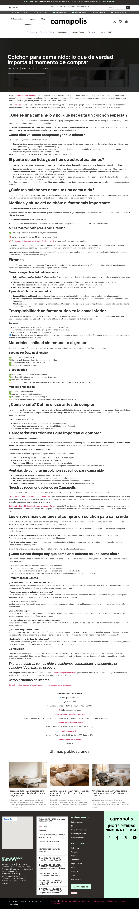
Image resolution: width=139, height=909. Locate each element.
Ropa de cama (76, 864)
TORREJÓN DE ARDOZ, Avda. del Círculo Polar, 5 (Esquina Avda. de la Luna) (50, 891)
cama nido (16, 105)
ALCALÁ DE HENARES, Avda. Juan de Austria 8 (51, 859)
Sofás (103, 32)
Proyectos (32, 19)
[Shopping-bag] (126, 21)
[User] (114, 21)
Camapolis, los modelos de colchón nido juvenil (34, 241)
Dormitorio (92, 32)
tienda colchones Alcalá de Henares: (69, 714)
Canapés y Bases (47, 32)
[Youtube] (17, 7)
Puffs (110, 32)
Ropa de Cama (78, 32)
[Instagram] (13, 7)
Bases (73, 856)
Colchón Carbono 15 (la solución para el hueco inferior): (32, 506)
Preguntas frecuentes (79, 830)
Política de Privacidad (67, 901)
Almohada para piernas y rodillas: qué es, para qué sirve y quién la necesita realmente (69, 793)
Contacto (28, 24)
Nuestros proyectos (78, 834)
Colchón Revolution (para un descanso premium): (30, 497)
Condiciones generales (99, 901)
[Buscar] (128, 7)
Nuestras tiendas (77, 838)
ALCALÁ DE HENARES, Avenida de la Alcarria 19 (52, 820)
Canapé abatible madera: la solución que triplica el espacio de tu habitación (40, 685)
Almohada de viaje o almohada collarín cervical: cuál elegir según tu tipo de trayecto (109, 793)
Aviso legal (54, 901)
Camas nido (75, 871)
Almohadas (62, 32)
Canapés (74, 852)
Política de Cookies (83, 901)
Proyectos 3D (76, 879)
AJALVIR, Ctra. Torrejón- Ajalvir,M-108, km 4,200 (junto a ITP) (50, 882)
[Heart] (120, 21)
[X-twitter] (20, 7)
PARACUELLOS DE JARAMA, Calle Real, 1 (50, 874)
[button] (52, 820)
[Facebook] (10, 7)
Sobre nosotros (17, 19)
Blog (43, 19)
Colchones (31, 32)
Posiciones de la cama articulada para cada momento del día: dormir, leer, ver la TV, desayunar (27, 793)
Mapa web (113, 901)
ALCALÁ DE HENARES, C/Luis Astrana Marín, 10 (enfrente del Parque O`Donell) (52, 867)
